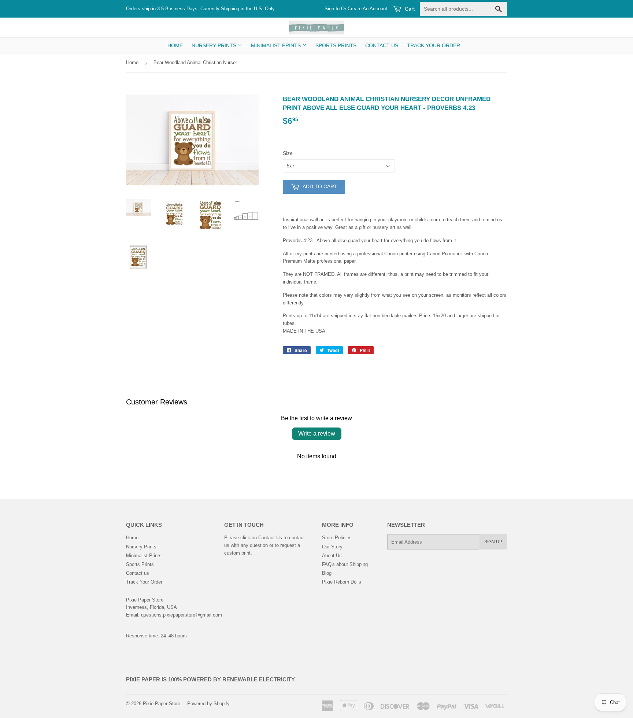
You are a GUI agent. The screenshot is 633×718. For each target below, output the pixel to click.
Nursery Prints (215, 45)
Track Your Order (433, 45)
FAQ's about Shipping (345, 564)
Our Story (332, 546)
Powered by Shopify (208, 703)
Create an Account (367, 8)
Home (175, 45)
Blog (327, 573)
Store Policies (337, 537)
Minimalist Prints (276, 45)
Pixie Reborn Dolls (341, 582)
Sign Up (493, 541)
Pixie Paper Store (161, 703)
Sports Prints (335, 45)
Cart (409, 9)
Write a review (316, 433)
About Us (332, 555)
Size (288, 153)
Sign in (332, 8)
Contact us (381, 45)
